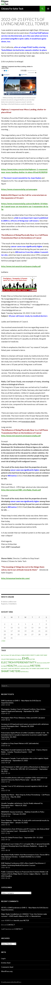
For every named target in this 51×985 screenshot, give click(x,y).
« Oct (3, 641)
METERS (35, 665)
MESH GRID (26, 666)
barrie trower (5, 655)
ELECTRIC (32, 659)
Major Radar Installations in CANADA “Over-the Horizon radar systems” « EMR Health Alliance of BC (24, 915)
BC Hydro (12, 655)
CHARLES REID (25, 655)
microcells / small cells (7, 668)
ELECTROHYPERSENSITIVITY (18, 662)
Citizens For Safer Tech (12, 8)
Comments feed (7, 967)
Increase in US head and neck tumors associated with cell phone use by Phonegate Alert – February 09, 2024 (25, 725)
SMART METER (44, 668)
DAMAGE (12, 659)
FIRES (4, 666)
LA (18, 666)
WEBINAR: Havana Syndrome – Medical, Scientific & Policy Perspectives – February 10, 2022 (22, 813)
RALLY (28, 668)
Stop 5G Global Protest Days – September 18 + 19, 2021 (22, 837)
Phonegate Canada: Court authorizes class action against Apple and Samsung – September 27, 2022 (24, 759)
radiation (23, 668)
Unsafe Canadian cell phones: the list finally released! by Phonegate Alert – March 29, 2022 (22, 804)
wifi (22, 671)
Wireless (26, 671)
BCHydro (17, 655)
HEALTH (12, 665)
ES (2, 666)
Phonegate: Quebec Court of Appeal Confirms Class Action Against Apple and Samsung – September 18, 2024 (23, 710)
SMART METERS (10, 671)
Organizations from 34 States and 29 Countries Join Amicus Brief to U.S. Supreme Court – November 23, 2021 (25, 830)
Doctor (20, 659)
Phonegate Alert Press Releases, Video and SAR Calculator (23, 718)
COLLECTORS (5, 659)
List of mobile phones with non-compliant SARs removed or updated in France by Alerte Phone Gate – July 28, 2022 (24, 779)
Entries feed (5, 963)
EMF (48, 663)
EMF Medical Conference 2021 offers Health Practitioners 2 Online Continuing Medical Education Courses (23, 864)
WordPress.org (6, 971)
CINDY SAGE (43, 655)
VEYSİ (3, 908)
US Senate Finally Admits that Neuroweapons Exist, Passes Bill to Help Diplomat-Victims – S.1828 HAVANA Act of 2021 (25, 856)
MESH (21, 666)
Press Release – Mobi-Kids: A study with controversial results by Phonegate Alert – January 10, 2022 (25, 821)
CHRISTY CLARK (34, 655)
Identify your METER (21, 920)
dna (16, 659)
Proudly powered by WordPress (11, 982)
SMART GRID (36, 668)
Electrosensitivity (42, 663)
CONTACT (11, 925)
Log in (3, 958)
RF (31, 668)
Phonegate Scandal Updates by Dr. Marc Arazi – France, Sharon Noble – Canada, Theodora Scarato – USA (24, 751)
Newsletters (36, 916)
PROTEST (17, 668)
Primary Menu (48, 9)
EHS (25, 658)
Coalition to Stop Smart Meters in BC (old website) (20, 743)
